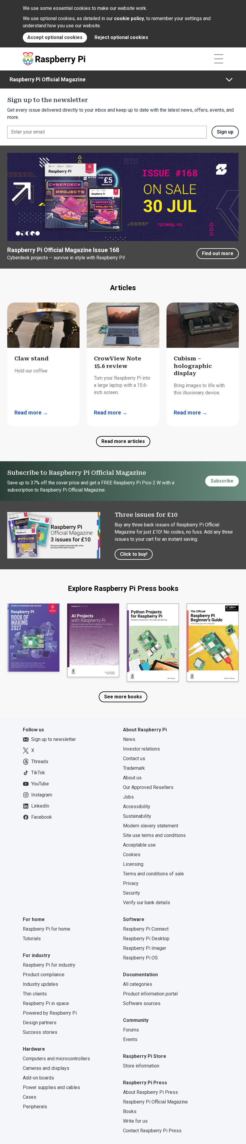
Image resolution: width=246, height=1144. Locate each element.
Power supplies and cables (51, 1087)
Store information (141, 1066)
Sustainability (137, 816)
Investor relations (141, 749)
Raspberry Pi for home (46, 929)
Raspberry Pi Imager (144, 948)
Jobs (128, 797)
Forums (131, 1030)
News (129, 739)
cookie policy (129, 18)
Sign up (225, 132)
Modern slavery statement (150, 826)
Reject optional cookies (121, 37)
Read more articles (123, 441)
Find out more (217, 253)
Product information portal (150, 994)
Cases (29, 1097)
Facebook (41, 817)
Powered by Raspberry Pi (50, 1013)
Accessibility (136, 806)
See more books (123, 697)
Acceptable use (139, 845)
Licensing (133, 864)
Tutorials (32, 938)
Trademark (134, 768)
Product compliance (43, 974)
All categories (137, 984)
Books (129, 1111)
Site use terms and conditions (154, 835)
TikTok (38, 772)
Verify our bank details (146, 902)
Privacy (131, 883)
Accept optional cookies (54, 37)
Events (130, 1039)
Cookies (131, 854)
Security (131, 893)
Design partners (39, 1022)
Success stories (40, 1032)
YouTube (40, 784)
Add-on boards (38, 1078)
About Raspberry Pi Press (150, 1092)
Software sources (141, 1003)
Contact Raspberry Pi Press (152, 1130)
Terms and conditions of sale (153, 874)
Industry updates (40, 984)
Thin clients (35, 994)
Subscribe (222, 481)
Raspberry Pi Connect (146, 929)
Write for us (135, 1121)
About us (132, 778)
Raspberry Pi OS (140, 958)
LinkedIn (40, 806)
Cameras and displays (46, 1068)
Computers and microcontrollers (56, 1058)
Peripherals (35, 1106)
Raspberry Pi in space (46, 1003)
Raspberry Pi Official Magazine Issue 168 (63, 250)
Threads (39, 761)
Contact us (134, 758)
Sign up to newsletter (53, 739)
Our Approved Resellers (148, 787)
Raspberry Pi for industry (49, 965)
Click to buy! (133, 554)
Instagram (41, 795)
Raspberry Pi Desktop (146, 938)
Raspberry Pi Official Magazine (48, 79)
